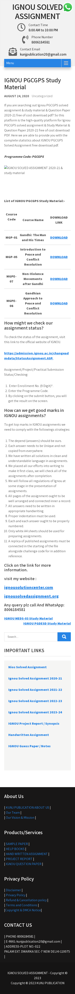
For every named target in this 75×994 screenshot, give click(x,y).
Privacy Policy (15, 895)
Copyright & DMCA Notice (23, 910)
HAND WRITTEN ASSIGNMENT (27, 854)
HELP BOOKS (15, 849)
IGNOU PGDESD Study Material (47, 623)
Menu (10, 63)
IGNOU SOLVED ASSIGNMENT (37, 11)
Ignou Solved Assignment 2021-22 (35, 689)
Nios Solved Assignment (27, 667)
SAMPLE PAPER (17, 844)
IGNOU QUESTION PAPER (23, 864)
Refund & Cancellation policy (26, 900)
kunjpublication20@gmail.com (43, 54)
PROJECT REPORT (19, 859)
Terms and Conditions (21, 905)
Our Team (13, 812)
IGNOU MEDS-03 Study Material (28, 618)
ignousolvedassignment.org (31, 596)
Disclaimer (13, 890)
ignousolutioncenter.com (28, 587)
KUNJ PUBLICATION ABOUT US (27, 807)
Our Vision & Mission (20, 817)
